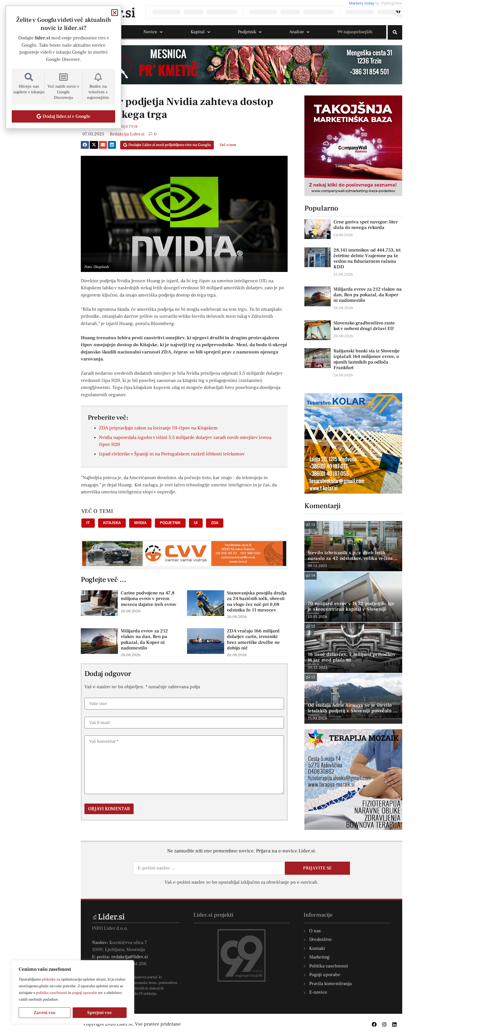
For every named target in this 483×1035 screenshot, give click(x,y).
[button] (395, 32)
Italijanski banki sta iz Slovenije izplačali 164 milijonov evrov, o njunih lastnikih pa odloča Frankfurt (366, 359)
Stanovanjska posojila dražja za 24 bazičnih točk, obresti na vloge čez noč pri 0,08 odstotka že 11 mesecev (257, 601)
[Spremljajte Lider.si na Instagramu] (384, 1024)
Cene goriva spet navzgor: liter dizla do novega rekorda (365, 224)
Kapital (198, 32)
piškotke (49, 979)
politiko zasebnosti (51, 992)
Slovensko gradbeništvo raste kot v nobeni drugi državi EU (364, 325)
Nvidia (140, 523)
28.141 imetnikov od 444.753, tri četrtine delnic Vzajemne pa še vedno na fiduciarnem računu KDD (367, 258)
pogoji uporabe (84, 992)
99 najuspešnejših (354, 32)
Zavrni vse (45, 1013)
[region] (72, 992)
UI (196, 523)
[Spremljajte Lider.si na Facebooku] (374, 1024)
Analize (296, 32)
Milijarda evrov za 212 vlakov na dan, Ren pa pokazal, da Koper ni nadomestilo (144, 639)
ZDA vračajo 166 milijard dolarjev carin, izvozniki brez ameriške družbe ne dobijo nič (253, 639)
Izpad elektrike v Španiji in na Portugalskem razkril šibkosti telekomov (172, 454)
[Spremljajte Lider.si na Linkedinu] (394, 1024)
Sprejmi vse (99, 1013)
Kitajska (112, 523)
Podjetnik (247, 32)
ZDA (214, 523)
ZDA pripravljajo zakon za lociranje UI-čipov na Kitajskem (158, 428)
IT (88, 523)
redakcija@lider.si (129, 957)
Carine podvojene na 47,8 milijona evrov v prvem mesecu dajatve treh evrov (148, 599)
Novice (150, 32)
